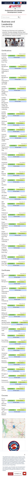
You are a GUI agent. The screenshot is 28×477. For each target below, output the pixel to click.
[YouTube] (20, 3)
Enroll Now (12, 55)
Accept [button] (10, 474)
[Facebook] (13, 3)
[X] (16, 3)
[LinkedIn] (18, 3)
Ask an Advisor (21, 55)
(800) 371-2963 (8, 3)
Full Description (17, 57)
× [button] (25, 454)
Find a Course (18, 5)
